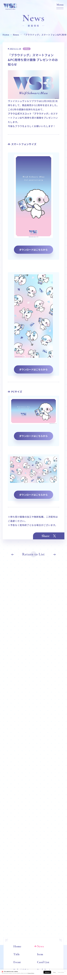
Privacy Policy (31, 973)
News (16, 35)
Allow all (47, 972)
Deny (54, 972)
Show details (61, 972)
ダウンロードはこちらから (33, 249)
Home (6, 35)
